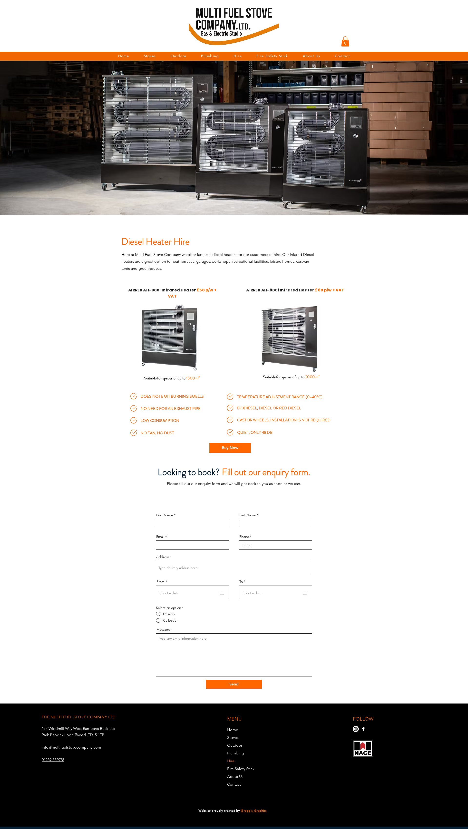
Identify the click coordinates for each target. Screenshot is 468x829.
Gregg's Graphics (254, 810)
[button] (345, 41)
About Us (235, 776)
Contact (234, 784)
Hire (230, 761)
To (243, 581)
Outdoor (234, 745)
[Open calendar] (222, 593)
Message (163, 629)
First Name (164, 515)
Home (232, 729)
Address (162, 557)
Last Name (247, 515)
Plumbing (235, 753)
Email (160, 536)
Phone (244, 536)
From (162, 581)
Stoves (233, 737)
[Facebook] (363, 729)
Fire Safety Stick (240, 768)
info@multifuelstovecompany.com (71, 747)
